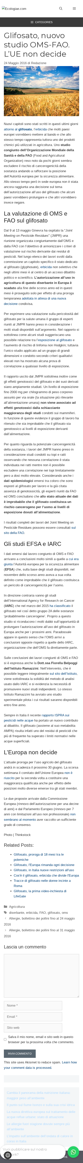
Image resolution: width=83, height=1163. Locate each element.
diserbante (16, 913)
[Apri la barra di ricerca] (61, 8)
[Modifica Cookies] (8, 1155)
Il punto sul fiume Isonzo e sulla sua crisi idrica (41, 1105)
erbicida (41, 129)
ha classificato (60, 606)
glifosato (54, 913)
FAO (42, 913)
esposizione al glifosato (55, 340)
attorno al (18, 129)
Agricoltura (17, 907)
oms (65, 913)
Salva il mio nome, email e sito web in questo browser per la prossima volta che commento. (41, 1039)
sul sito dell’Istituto (63, 673)
